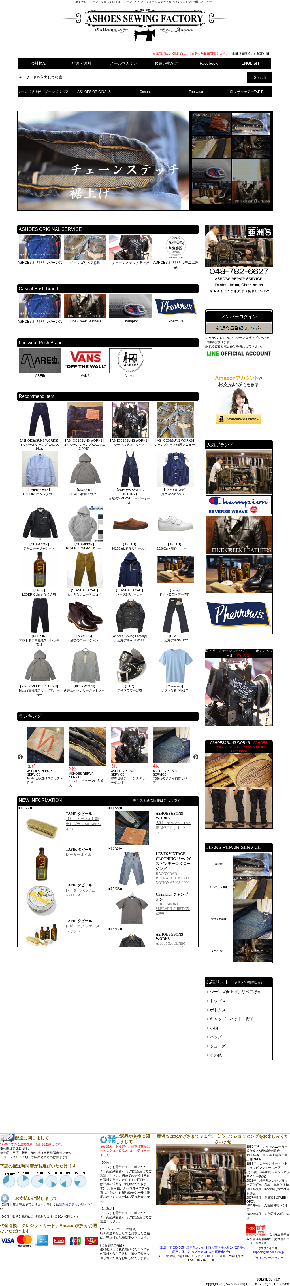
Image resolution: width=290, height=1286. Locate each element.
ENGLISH (250, 63)
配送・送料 (81, 63)
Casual (145, 92)
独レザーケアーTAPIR (247, 92)
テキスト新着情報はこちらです (156, 801)
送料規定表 (67, 1204)
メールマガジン (124, 63)
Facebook (209, 63)
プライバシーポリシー (268, 1257)
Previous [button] (20, 757)
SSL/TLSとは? (268, 1279)
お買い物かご (166, 63)
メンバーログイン (239, 316)
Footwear (196, 92)
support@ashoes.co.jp (268, 1252)
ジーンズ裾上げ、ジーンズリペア (43, 92)
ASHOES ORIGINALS (94, 92)
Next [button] (196, 757)
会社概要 (39, 63)
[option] (45, 756)
